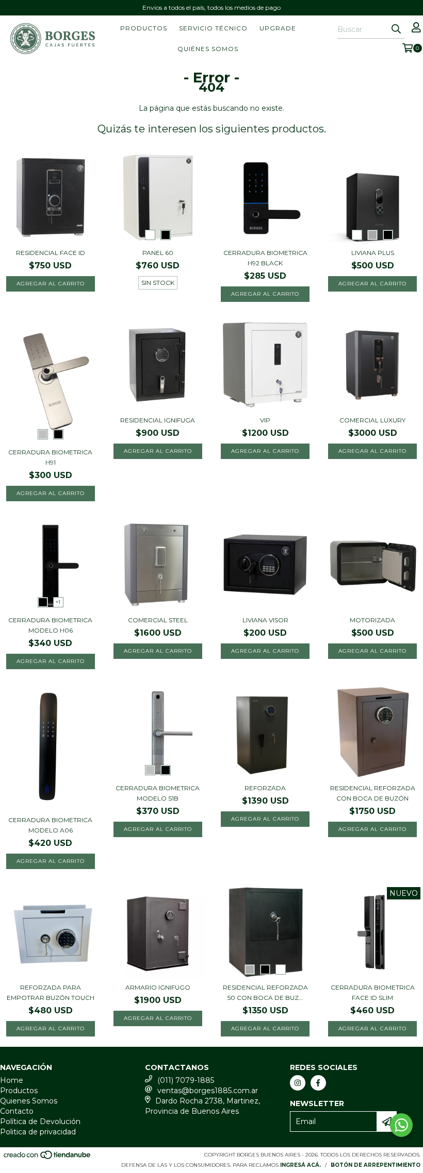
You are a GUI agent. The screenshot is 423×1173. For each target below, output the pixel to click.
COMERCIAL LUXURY (372, 420)
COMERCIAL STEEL (158, 620)
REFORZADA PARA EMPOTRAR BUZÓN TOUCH (50, 992)
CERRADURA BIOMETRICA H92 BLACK (265, 258)
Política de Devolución (40, 1121)
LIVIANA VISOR (265, 620)
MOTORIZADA (372, 620)
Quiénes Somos (207, 49)
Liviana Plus (372, 253)
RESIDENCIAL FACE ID (50, 253)
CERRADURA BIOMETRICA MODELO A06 (50, 825)
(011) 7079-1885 (185, 1080)
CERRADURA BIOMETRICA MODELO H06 (50, 625)
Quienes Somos (28, 1101)
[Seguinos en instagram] (297, 1083)
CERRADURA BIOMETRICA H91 (50, 457)
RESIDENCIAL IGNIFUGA (157, 420)
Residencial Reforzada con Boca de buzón (372, 793)
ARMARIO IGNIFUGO (157, 987)
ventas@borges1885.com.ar (207, 1090)
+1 (58, 602)
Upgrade (277, 28)
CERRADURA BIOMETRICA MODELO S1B (158, 793)
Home (11, 1080)
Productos (143, 28)
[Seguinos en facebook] (318, 1083)
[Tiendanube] (48, 1158)
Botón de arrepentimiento (375, 1165)
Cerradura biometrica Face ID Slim (373, 992)
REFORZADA (265, 788)
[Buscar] (396, 29)
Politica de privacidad (38, 1131)
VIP (265, 420)
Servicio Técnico (213, 28)
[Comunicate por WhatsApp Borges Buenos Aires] (401, 1125)
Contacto (17, 1111)
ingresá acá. (300, 1165)
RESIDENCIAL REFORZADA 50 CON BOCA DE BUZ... (265, 992)
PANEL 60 (157, 253)
